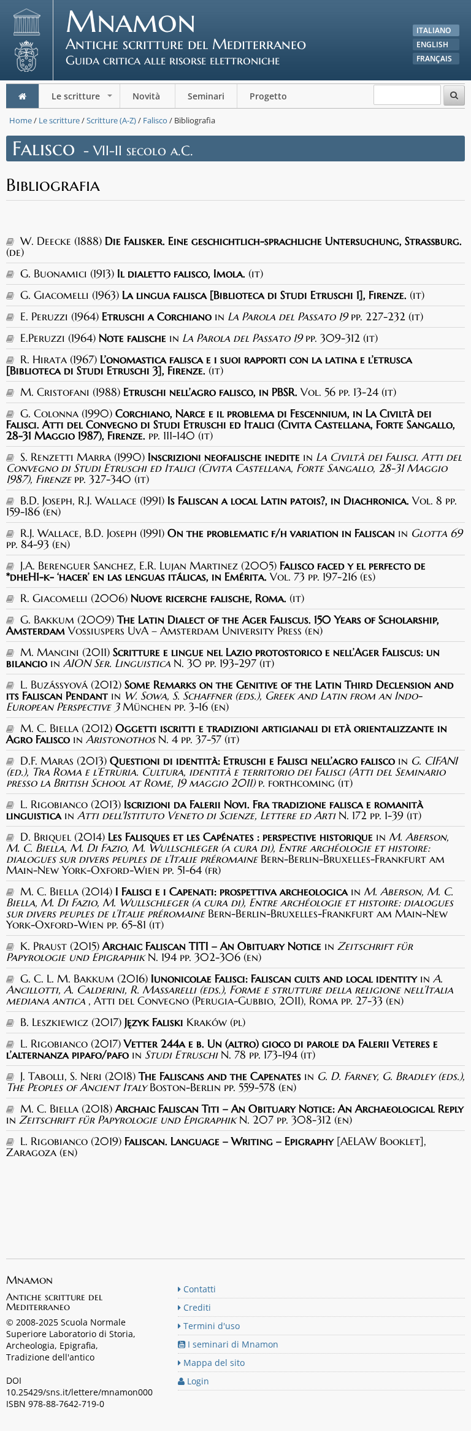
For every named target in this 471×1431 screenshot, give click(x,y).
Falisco (155, 120)
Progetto (269, 96)
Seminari (206, 96)
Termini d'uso (210, 1326)
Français (434, 58)
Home (20, 120)
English (432, 44)
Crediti (196, 1307)
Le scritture (83, 99)
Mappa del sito (213, 1362)
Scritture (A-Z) (111, 120)
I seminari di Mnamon (231, 1344)
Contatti (198, 1289)
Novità (147, 96)
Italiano (433, 30)
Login (197, 1381)
